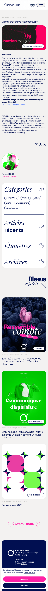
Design (36, 198)
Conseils (25, 198)
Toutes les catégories (32, 46)
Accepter (25, 579)
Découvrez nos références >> (13, 104)
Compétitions (11, 198)
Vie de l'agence (12, 208)
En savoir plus (29, 573)
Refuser (24, 585)
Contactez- (23, 523)
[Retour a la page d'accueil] (11, 4)
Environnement (22, 203)
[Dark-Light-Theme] (32, 5)
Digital (8, 203)
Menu (40, 5)
